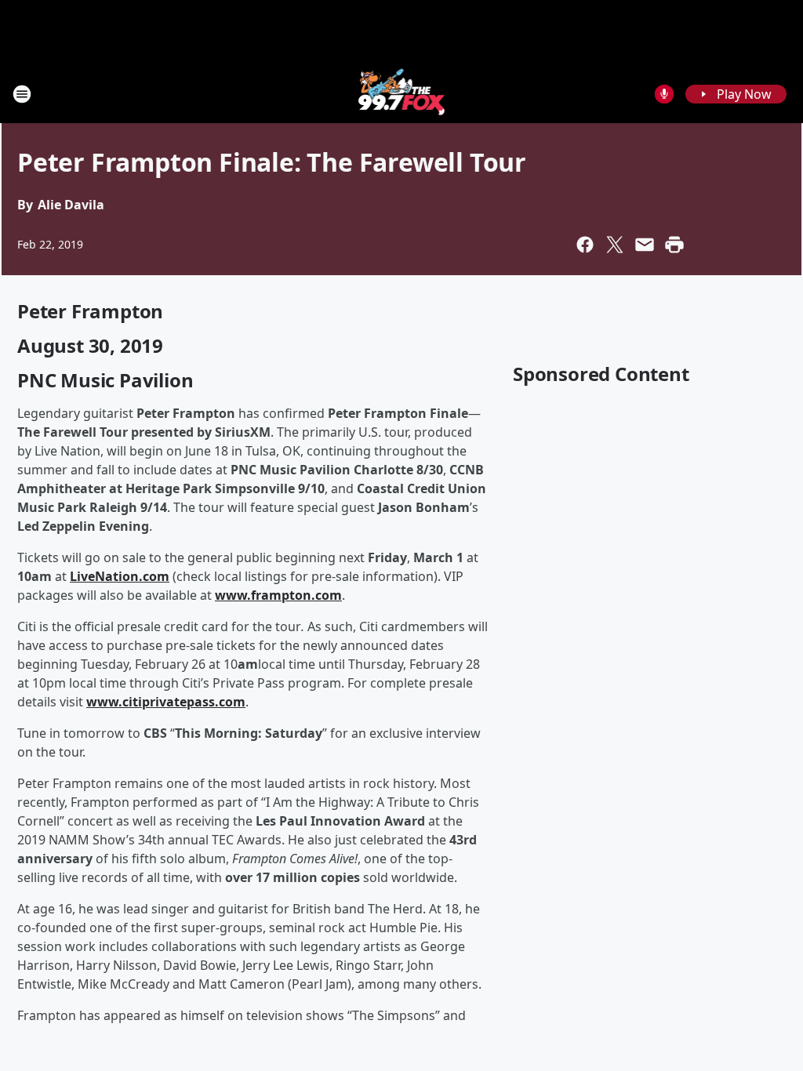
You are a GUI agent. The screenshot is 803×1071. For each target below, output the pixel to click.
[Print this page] (674, 245)
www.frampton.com (278, 595)
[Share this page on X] (615, 245)
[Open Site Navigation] (22, 94)
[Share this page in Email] (645, 245)
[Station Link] (401, 93)
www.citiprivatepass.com (165, 701)
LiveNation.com (119, 576)
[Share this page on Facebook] (585, 245)
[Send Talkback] (664, 94)
